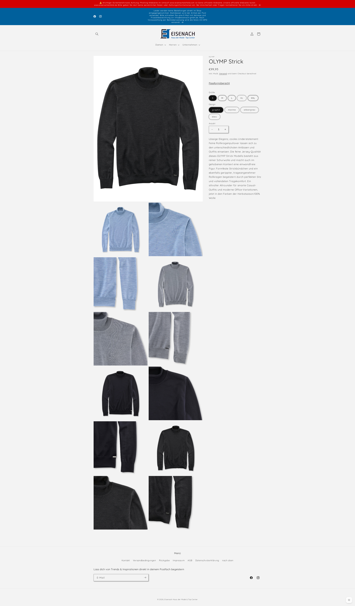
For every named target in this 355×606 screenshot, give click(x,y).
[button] (97, 34)
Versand (223, 73)
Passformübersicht (219, 83)
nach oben (227, 560)
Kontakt (126, 560)
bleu (216, 117)
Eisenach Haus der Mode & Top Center (181, 599)
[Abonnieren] (145, 577)
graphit (216, 110)
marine (233, 110)
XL (243, 99)
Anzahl (212, 123)
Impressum (179, 560)
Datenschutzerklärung (207, 560)
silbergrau (251, 110)
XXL (253, 98)
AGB (190, 560)
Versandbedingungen (144, 560)
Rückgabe (164, 560)
